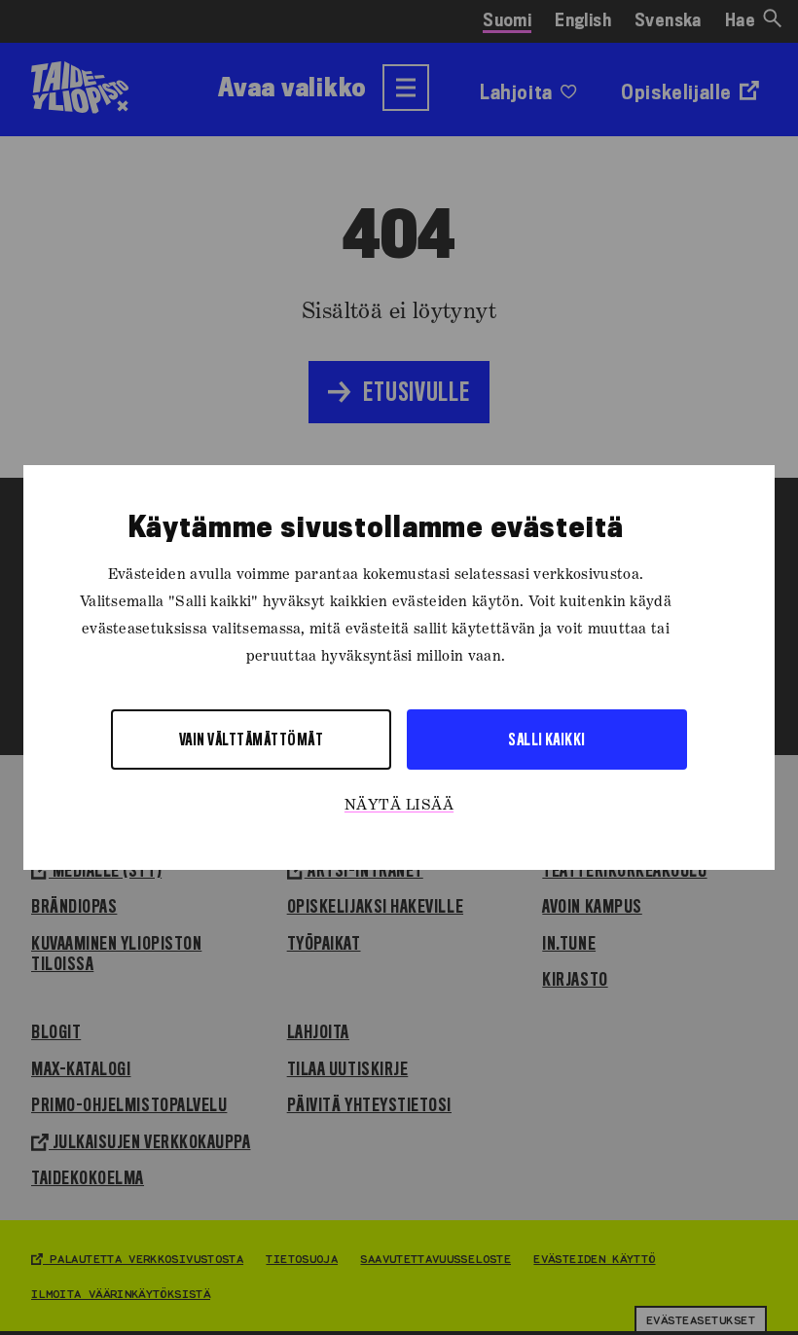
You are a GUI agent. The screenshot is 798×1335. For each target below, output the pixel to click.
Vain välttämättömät (251, 739)
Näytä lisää (399, 805)
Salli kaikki (547, 739)
